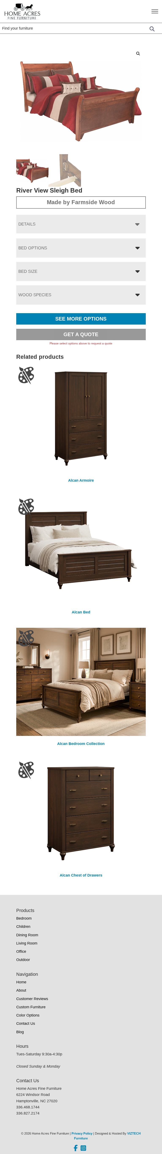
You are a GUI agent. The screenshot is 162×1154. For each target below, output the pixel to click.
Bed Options (32, 248)
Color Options (27, 1015)
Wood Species (34, 294)
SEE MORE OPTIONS (81, 319)
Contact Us (25, 1023)
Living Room (26, 943)
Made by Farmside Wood (81, 202)
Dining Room (27, 935)
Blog (20, 1032)
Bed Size (27, 271)
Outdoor (23, 960)
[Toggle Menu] (154, 11)
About (21, 990)
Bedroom (24, 918)
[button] (138, 53)
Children (23, 926)
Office (21, 951)
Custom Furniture (31, 1007)
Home (21, 982)
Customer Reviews (32, 999)
